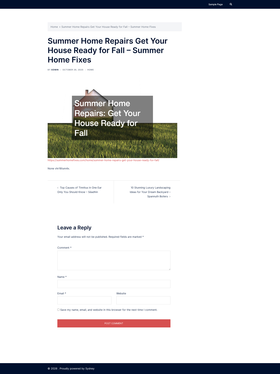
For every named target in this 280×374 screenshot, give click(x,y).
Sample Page (216, 4)
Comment (64, 247)
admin (55, 69)
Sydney (89, 368)
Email (61, 293)
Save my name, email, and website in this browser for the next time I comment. (108, 309)
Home (54, 26)
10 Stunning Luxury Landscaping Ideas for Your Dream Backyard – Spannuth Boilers (150, 192)
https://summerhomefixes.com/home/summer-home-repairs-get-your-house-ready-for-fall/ (103, 160)
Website (121, 293)
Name (62, 276)
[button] (231, 4)
